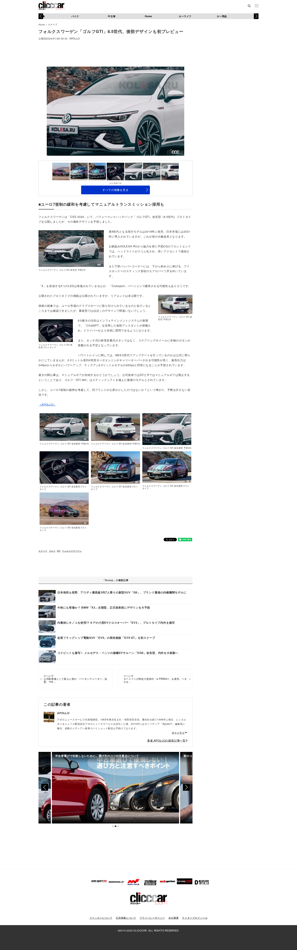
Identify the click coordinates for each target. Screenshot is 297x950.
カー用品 (222, 16)
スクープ (52, 24)
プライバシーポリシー (152, 917)
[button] (256, 16)
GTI (58, 550)
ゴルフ (52, 550)
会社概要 (173, 917)
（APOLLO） (47, 405)
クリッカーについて (101, 917)
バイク (75, 16)
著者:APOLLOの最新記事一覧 (166, 740)
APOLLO (74, 39)
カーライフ (185, 16)
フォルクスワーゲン (72, 550)
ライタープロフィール (194, 917)
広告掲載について (126, 917)
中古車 (112, 16)
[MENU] (256, 6)
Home (148, 16)
